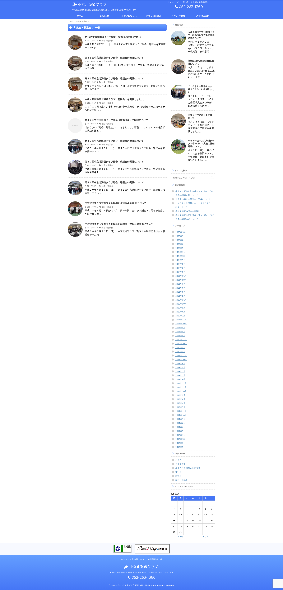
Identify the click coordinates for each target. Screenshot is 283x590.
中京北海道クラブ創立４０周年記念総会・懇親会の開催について (119, 223)
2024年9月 (180, 260)
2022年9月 (180, 307)
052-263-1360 (190, 6)
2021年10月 (181, 323)
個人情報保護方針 (202, 2)
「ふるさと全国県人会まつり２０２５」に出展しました (201, 89)
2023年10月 (181, 280)
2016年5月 (180, 447)
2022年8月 (180, 311)
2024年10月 (181, 256)
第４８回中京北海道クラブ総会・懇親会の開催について (114, 57)
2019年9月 (180, 363)
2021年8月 (180, 327)
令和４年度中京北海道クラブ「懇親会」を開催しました (114, 99)
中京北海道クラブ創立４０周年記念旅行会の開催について (115, 203)
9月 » (205, 536)
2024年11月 (181, 252)
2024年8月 (180, 264)
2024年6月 (180, 268)
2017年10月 (181, 415)
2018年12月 (181, 383)
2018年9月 (180, 395)
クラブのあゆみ (154, 15)
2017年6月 (180, 427)
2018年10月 (181, 391)
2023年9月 (180, 284)
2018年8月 (180, 399)
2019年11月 (181, 355)
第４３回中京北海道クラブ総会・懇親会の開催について (114, 140)
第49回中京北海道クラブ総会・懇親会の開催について (113, 36)
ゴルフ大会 (180, 464)
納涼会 (178, 476)
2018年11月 (181, 387)
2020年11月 (181, 339)
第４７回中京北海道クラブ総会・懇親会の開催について (114, 78)
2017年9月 (180, 419)
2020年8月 (180, 347)
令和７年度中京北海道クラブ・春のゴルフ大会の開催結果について (201, 143)
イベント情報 (178, 15)
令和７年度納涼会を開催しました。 (191, 211)
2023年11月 (181, 276)
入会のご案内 (202, 15)
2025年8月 (180, 240)
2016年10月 (181, 439)
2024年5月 (180, 272)
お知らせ (104, 15)
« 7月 (180, 536)
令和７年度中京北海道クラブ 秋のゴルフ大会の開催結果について (201, 35)
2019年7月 (180, 371)
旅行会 (178, 472)
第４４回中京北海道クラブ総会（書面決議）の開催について (116, 120)
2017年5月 (180, 431)
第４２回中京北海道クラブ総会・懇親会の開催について (114, 161)
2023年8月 (180, 288)
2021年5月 (180, 331)
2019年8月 (180, 367)
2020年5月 (180, 351)
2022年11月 (181, 299)
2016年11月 (181, 435)
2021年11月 (181, 319)
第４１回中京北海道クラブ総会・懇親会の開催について (114, 182)
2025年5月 (180, 248)
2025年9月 (180, 236)
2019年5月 (180, 375)
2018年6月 (180, 403)
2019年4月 (180, 379)
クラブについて (129, 15)
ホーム (80, 15)
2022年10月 (181, 303)
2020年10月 (181, 343)
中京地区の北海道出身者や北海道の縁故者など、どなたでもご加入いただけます (141, 572)
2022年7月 (180, 315)
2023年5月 (180, 295)
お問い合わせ (186, 2)
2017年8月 (180, 423)
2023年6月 (180, 292)
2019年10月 (181, 359)
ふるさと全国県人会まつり (187, 468)
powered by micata (165, 585)
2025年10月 (181, 232)
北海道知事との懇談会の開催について (192, 199)
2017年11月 (181, 411)
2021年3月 (180, 335)
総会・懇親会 (107, 40)
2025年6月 (180, 244)
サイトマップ (173, 2)
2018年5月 (180, 407)
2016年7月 (180, 443)
